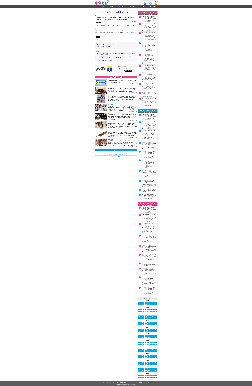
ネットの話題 (152, 6)
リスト (102, 22)
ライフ (111, 6)
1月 (139, 309)
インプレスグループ (148, 382)
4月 (149, 309)
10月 (149, 311)
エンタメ (104, 6)
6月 (155, 309)
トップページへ (116, 150)
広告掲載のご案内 (123, 382)
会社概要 (140, 382)
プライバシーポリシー (133, 382)
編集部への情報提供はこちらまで (116, 154)
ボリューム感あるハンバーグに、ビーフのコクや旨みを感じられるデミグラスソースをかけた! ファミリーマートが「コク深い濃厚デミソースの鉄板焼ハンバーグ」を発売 (122, 90)
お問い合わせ (115, 382)
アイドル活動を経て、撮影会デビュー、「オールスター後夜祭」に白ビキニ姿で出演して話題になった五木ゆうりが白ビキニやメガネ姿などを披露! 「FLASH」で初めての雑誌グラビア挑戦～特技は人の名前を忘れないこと (149, 36)
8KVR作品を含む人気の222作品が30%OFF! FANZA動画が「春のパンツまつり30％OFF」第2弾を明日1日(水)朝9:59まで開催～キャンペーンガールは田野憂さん (149, 19)
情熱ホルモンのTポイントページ (103, 46)
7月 (139, 311)
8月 (143, 311)
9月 (146, 311)
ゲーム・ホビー (120, 6)
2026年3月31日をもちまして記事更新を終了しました (116, 12)
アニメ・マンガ (132, 6)
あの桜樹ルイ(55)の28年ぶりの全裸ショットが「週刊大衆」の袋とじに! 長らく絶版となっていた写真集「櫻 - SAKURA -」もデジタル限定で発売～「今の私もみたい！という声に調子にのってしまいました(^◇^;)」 (149, 174)
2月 (143, 309)
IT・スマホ (143, 6)
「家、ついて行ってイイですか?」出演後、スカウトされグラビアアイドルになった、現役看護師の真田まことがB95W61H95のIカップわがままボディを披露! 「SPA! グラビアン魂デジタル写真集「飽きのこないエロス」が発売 (149, 163)
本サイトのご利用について (106, 382)
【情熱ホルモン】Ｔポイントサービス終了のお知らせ (108, 44)
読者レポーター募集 (116, 156)
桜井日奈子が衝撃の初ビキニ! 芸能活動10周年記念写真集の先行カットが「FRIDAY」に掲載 (149, 190)
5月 (152, 309)
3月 (146, 309)
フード (98, 6)
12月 (156, 311)
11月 (152, 311)
